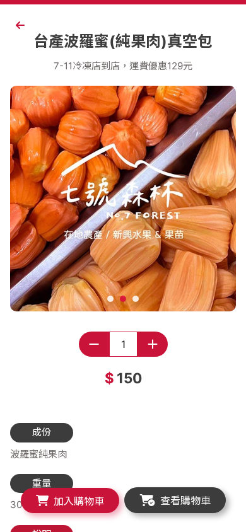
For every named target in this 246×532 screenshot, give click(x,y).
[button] (110, 298)
